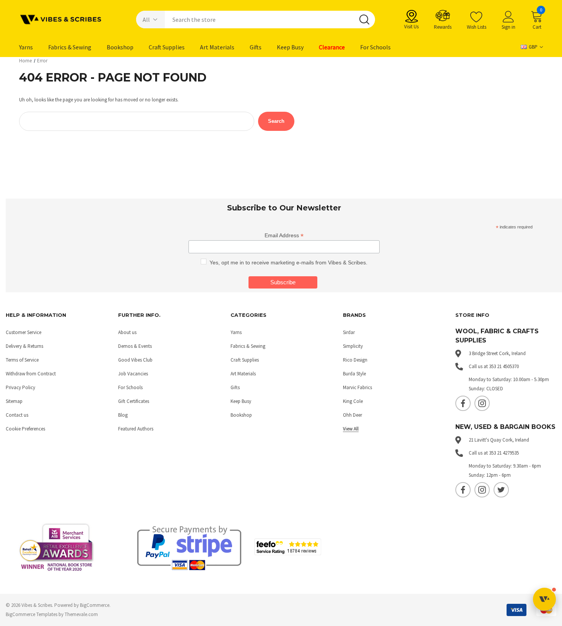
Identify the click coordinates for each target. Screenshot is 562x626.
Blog (123, 415)
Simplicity (353, 346)
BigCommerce (94, 605)
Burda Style (354, 373)
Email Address (284, 235)
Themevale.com (81, 614)
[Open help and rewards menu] (544, 599)
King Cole (353, 401)
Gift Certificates (133, 401)
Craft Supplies (245, 360)
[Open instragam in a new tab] (482, 403)
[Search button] (364, 19)
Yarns (236, 332)
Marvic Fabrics (357, 387)
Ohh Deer (352, 415)
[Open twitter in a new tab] (501, 489)
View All (351, 428)
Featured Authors (135, 428)
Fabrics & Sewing (248, 346)
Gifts (235, 387)
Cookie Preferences (25, 428)
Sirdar (349, 332)
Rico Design (355, 360)
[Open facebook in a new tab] (463, 403)
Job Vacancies (133, 373)
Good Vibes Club (135, 360)
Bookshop (241, 415)
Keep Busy (241, 401)
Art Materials (243, 373)
